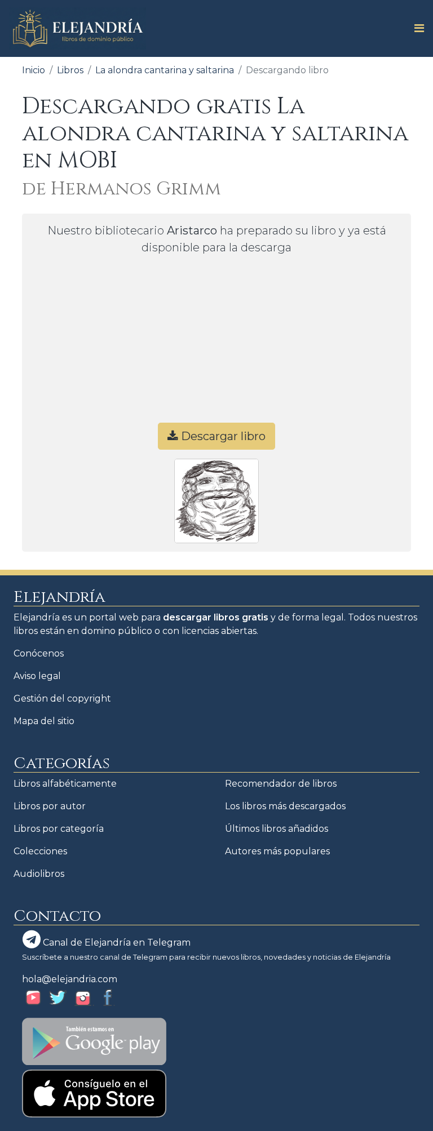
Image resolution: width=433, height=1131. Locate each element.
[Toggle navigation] (416, 28)
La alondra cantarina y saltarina (164, 70)
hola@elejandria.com (69, 979)
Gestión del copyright (62, 698)
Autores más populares (277, 851)
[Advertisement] (216, 344)
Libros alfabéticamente (65, 783)
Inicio (33, 70)
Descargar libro (222, 436)
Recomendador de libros (281, 783)
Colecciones (40, 851)
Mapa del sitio (44, 721)
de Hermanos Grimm (121, 189)
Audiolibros (39, 873)
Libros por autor (50, 806)
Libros (70, 70)
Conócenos (39, 653)
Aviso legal (37, 676)
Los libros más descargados (285, 806)
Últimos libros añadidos (276, 828)
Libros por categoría (59, 828)
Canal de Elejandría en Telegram (116, 942)
